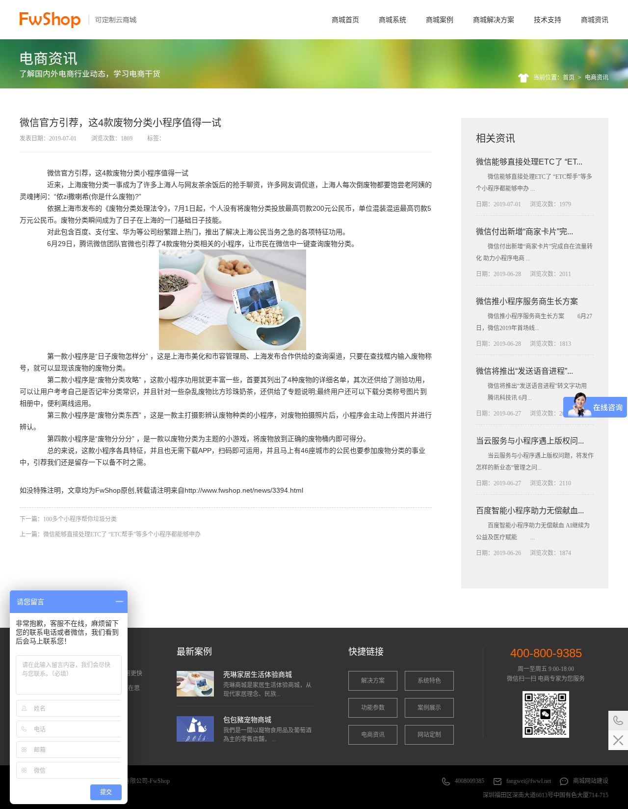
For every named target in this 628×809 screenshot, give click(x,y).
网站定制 (429, 734)
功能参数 (373, 707)
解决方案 (373, 680)
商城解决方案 (493, 20)
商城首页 (345, 20)
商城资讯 (594, 20)
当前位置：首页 (554, 77)
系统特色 (429, 680)
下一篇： (68, 519)
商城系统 (392, 20)
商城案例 (439, 20)
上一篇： (110, 534)
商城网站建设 (590, 781)
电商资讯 (596, 77)
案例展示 (429, 707)
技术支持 (547, 20)
